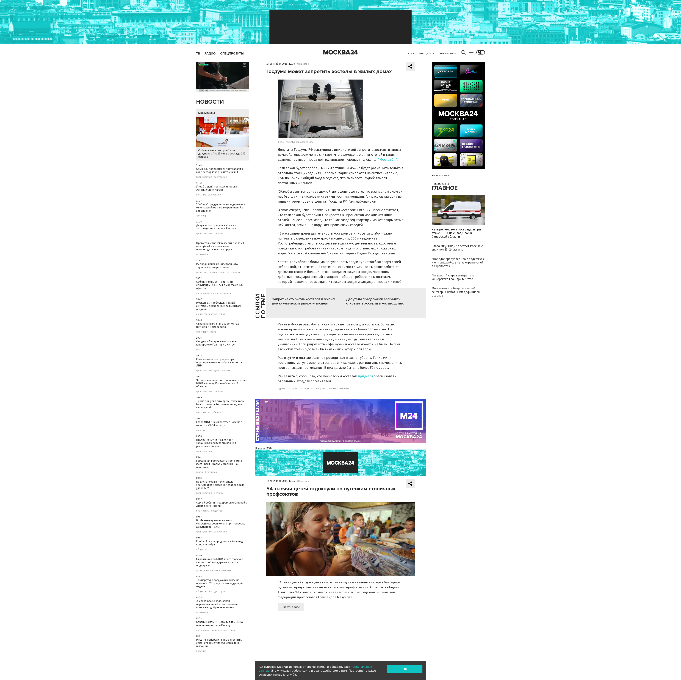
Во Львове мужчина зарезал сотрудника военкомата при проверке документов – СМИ (220, 523)
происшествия (204, 177)
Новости (210, 102)
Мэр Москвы (206, 113)
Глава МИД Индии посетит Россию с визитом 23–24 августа (219, 423)
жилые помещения (339, 388)
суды (199, 570)
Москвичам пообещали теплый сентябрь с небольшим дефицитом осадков (218, 306)
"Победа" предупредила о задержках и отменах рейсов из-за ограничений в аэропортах (220, 207)
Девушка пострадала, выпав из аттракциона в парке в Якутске (216, 226)
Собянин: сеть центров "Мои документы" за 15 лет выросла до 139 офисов (221, 153)
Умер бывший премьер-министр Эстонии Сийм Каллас (216, 188)
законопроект (319, 388)
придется (365, 376)
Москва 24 (340, 52)
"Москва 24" (387, 159)
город (227, 293)
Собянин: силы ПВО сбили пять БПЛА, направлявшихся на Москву (219, 623)
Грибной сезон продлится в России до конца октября (220, 542)
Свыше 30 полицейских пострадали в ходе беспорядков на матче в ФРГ (219, 170)
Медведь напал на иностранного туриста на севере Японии (217, 265)
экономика (202, 254)
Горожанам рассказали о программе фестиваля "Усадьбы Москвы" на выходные (219, 464)
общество (216, 293)
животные (201, 272)
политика (201, 195)
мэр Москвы (202, 293)
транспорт (202, 215)
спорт (199, 349)
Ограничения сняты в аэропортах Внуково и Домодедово (217, 325)
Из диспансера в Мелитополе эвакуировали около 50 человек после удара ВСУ (220, 485)
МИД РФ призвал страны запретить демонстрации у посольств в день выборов (219, 643)
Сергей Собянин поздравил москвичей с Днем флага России (221, 504)
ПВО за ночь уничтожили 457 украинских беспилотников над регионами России (216, 443)
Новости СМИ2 (263, 448)
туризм (282, 388)
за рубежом (220, 177)
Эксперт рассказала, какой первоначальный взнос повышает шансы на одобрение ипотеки (218, 604)
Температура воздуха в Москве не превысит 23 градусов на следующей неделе (219, 583)
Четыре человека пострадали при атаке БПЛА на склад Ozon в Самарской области (221, 383)
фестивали (211, 472)
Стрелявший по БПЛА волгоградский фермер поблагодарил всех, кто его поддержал (219, 562)
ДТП (216, 370)
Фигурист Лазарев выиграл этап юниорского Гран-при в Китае (216, 343)
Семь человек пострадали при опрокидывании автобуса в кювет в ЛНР (219, 362)
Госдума (292, 388)
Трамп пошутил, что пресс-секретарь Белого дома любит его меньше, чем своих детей (220, 404)
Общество (303, 64)
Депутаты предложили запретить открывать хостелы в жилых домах (375, 301)
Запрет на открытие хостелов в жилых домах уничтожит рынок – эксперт (303, 301)
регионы (218, 233)
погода (213, 314)
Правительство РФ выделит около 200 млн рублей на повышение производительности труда (220, 246)
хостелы (304, 388)
